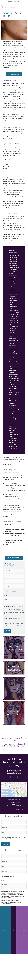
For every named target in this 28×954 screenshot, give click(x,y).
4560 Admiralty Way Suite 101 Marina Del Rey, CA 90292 (14, 804)
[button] (14, 74)
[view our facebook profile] (10, 777)
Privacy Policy (6, 625)
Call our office (7, 746)
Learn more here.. (13, 614)
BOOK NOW (5, 930)
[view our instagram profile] (14, 777)
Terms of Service (14, 625)
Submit (8, 631)
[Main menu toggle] (26, 6)
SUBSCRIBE (5, 844)
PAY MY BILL (22, 930)
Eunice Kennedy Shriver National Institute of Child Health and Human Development (15, 536)
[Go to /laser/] (14, 688)
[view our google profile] (17, 777)
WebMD (7, 544)
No (6, 595)
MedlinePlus (8, 525)
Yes (6, 593)
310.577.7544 (21, 809)
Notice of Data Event (14, 1)
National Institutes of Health (13, 527)
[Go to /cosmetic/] (14, 668)
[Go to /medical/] (14, 648)
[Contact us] (14, 930)
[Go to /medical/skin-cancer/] (14, 713)
